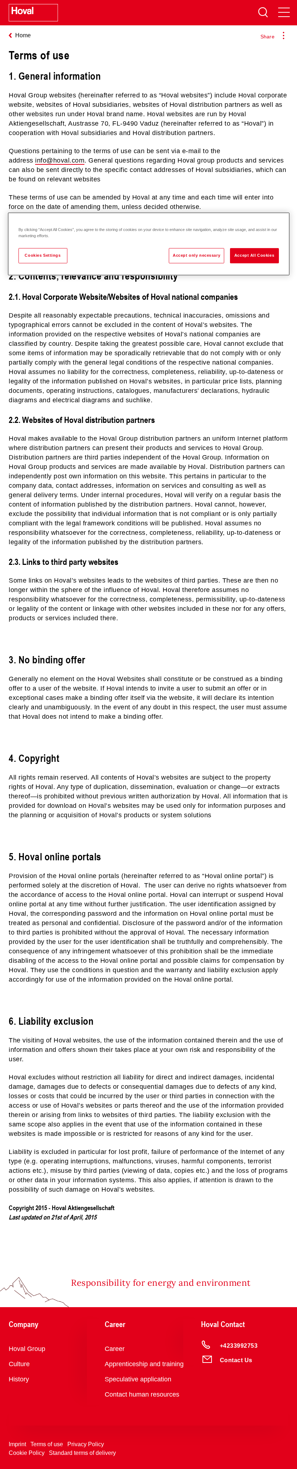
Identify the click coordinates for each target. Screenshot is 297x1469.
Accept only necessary (196, 255)
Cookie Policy (27, 1453)
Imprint (17, 1444)
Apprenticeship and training (144, 1364)
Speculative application (138, 1379)
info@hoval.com (59, 160)
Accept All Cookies (254, 255)
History (19, 1379)
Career (115, 1348)
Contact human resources (142, 1394)
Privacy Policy (85, 1444)
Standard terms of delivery (82, 1453)
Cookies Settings (42, 255)
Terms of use (46, 1444)
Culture (19, 1364)
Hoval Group (27, 1348)
